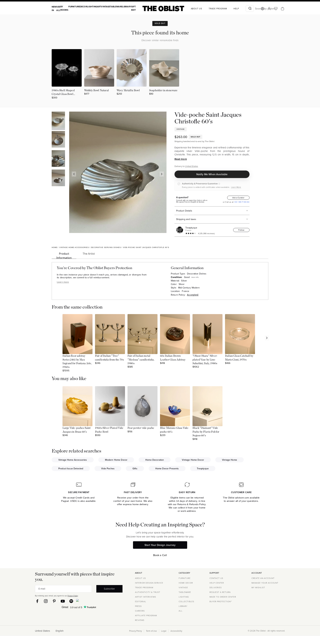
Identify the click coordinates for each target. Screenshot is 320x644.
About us (196, 8)
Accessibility (176, 630)
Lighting (92, 6)
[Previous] (74, 174)
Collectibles (186, 601)
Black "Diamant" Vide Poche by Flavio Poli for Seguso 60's (205, 432)
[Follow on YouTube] (62, 601)
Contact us (216, 578)
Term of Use (151, 630)
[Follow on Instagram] (46, 601)
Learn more (63, 282)
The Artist (89, 253)
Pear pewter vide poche (141, 428)
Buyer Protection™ (221, 601)
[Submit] (250, 8)
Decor (83, 6)
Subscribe (109, 588)
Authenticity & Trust (147, 592)
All (180, 610)
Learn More (236, 187)
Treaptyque (191, 227)
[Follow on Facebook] (37, 601)
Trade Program (218, 8)
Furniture (74, 6)
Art (99, 6)
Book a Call (160, 555)
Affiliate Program (146, 615)
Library (126, 6)
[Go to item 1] (58, 120)
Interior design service (149, 582)
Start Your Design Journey (160, 545)
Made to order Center (223, 596)
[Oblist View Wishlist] (276, 9)
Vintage (105, 6)
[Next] (162, 174)
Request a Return (220, 592)
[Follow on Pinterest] (54, 601)
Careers (140, 610)
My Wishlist (258, 587)
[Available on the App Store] (92, 601)
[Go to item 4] (58, 178)
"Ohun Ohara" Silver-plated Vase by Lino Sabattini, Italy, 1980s (205, 360)
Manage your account (265, 582)
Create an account (263, 578)
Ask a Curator (238, 197)
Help (236, 8)
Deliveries (216, 587)
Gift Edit (133, 8)
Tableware (116, 6)
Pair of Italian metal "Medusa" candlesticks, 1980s (141, 360)
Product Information (64, 255)
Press (138, 606)
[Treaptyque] (180, 229)
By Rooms (64, 8)
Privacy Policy (73, 595)
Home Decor (186, 582)
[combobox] (250, 8)
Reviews (139, 620)
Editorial (140, 601)
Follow (241, 229)
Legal (163, 630)
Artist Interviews (145, 596)
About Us (140, 578)
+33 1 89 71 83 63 (241, 202)
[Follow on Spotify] (71, 601)
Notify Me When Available (212, 174)
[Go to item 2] (58, 140)
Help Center (217, 582)
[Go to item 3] (58, 159)
